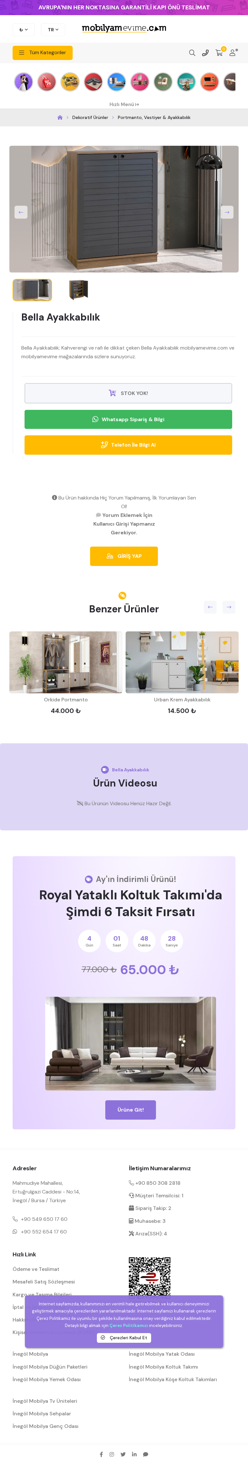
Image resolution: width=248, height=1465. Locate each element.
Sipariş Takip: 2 (152, 1208)
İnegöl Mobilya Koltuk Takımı (163, 1366)
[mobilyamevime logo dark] (124, 29)
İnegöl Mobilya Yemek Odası (47, 1379)
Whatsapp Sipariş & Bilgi (133, 419)
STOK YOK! (133, 393)
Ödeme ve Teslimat (36, 1269)
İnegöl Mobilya (30, 1354)
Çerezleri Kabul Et (127, 1338)
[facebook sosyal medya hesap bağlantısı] (101, 1454)
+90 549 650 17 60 (44, 1219)
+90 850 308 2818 (157, 1183)
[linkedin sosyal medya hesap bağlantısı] (134, 1454)
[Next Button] (227, 212)
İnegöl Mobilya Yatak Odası (162, 1354)
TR (51, 30)
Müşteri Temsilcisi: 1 (158, 1195)
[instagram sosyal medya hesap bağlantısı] (111, 1454)
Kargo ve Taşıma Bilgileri (42, 1294)
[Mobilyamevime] (60, 117)
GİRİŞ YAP (129, 556)
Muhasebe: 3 (149, 1221)
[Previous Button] (21, 212)
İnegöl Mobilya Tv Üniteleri (45, 1401)
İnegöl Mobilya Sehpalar (42, 1413)
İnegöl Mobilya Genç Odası (45, 1426)
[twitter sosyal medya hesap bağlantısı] (123, 1454)
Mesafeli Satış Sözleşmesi (44, 1281)
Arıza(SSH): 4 (150, 1233)
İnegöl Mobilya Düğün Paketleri (50, 1366)
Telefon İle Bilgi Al (133, 444)
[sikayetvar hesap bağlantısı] (145, 1454)
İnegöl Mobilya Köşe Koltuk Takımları (173, 1379)
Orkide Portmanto (66, 699)
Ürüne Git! (131, 1109)
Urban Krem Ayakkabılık (182, 699)
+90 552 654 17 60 (44, 1231)
